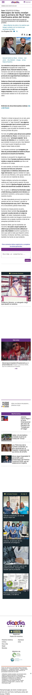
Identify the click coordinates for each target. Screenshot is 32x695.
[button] (3, 355)
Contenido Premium (17, 273)
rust (25, 58)
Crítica (4, 640)
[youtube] (21, 624)
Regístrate (16, 632)
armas (24, 60)
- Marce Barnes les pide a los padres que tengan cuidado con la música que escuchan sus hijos (16, 27)
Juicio (4, 60)
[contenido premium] (16, 630)
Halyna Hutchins (7, 62)
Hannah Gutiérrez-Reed (10, 58)
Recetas (4, 646)
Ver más (23, 492)
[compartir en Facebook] (22, 35)
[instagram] (23, 624)
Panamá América (7, 638)
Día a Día (5, 642)
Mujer (3, 644)
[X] (18, 624)
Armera (20, 58)
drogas (18, 60)
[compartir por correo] (29, 35)
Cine (19, 640)
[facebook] (16, 624)
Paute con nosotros (16, 635)
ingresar (28, 2)
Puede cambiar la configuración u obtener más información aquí (13, 680)
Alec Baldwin (11, 60)
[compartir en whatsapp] (27, 35)
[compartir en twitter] (24, 35)
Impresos (21, 638)
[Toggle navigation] (3, 2)
